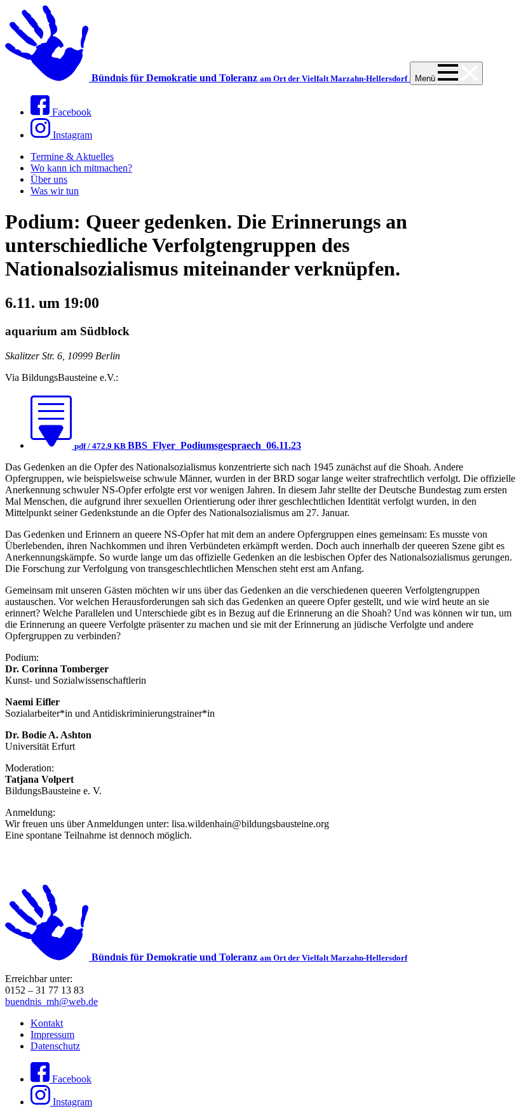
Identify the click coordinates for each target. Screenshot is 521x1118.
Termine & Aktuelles (72, 156)
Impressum (52, 1034)
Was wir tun (54, 190)
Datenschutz (55, 1046)
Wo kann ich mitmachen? (81, 168)
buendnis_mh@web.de (51, 1001)
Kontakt (46, 1023)
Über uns (48, 179)
